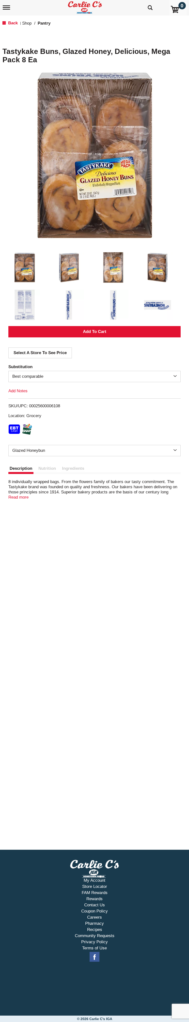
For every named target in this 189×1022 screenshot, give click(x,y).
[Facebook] (94, 957)
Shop (27, 23)
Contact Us (94, 905)
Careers (94, 917)
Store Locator (94, 886)
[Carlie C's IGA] (85, 6)
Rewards (94, 898)
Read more (18, 497)
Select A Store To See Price (40, 352)
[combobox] (94, 376)
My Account (94, 880)
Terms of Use (94, 948)
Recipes (94, 929)
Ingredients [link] (73, 468)
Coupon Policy (94, 911)
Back (12, 23)
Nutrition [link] (47, 468)
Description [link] (21, 468)
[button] (24, 267)
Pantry (44, 23)
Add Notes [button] (18, 391)
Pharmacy (94, 923)
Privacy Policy (94, 942)
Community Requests (94, 935)
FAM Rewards (95, 892)
